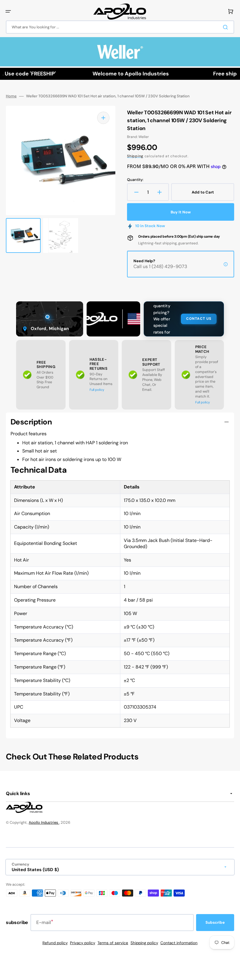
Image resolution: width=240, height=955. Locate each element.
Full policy (97, 390)
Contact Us (198, 318)
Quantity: (135, 179)
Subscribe (215, 922)
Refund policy (55, 942)
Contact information (179, 942)
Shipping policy (144, 942)
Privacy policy (82, 942)
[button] (8, 11)
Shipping (135, 156)
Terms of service (112, 942)
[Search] (226, 27)
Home (11, 96)
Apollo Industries (44, 822)
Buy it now (181, 212)
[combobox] (120, 27)
